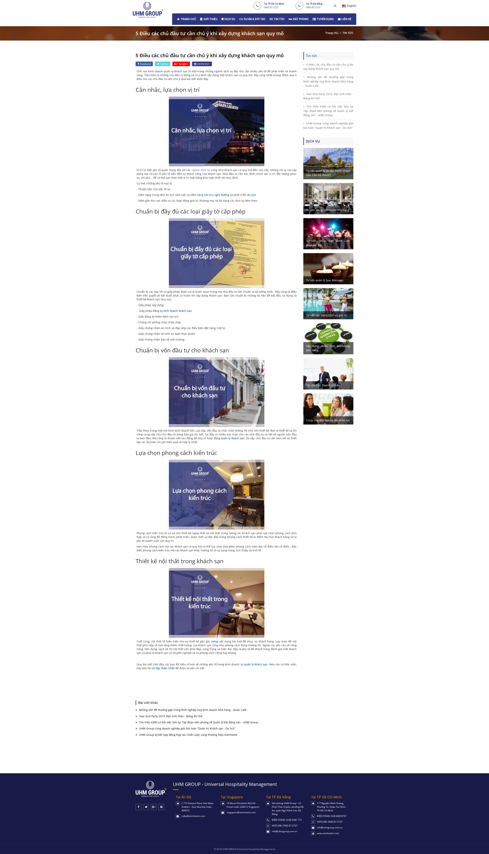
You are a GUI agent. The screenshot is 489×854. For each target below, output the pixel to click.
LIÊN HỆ (346, 19)
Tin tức (311, 55)
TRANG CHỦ (188, 19)
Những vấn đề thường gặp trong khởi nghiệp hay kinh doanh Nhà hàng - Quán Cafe (193, 710)
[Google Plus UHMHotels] (154, 807)
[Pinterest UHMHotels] (161, 807)
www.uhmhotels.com (328, 833)
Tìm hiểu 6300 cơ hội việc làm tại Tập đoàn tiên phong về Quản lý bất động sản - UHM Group (198, 722)
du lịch (251, 195)
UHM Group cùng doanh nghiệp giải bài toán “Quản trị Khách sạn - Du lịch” (187, 728)
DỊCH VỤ (229, 19)
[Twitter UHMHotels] (146, 807)
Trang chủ (331, 33)
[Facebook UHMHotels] (138, 807)
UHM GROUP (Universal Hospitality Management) (248, 849)
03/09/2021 (203, 64)
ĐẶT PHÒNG (300, 19)
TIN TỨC (279, 19)
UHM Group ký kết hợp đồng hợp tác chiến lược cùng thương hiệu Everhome (188, 735)
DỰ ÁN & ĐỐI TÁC (255, 19)
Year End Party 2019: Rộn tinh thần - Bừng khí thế (170, 716)
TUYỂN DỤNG (325, 19)
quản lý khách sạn (256, 664)
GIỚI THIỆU (210, 19)
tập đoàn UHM (165, 668)
